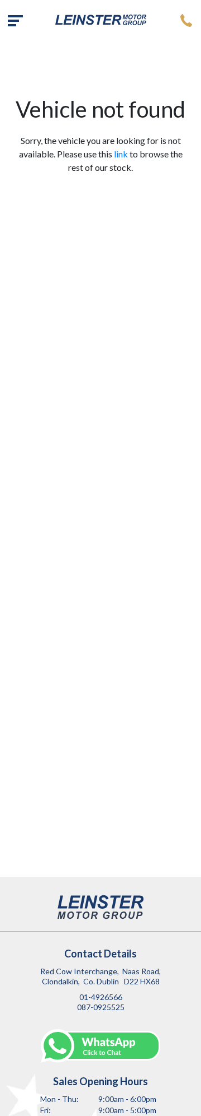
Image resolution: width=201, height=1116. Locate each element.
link (121, 153)
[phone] (186, 20)
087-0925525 (101, 1007)
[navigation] (15, 20)
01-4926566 (100, 997)
